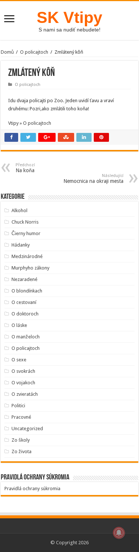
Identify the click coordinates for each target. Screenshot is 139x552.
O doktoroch (25, 314)
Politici (18, 405)
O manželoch (25, 336)
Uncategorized (27, 428)
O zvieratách (24, 394)
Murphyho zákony (30, 268)
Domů (7, 52)
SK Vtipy (69, 17)
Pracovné (21, 417)
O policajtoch (34, 52)
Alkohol (19, 210)
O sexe (18, 359)
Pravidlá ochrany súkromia (32, 488)
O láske (19, 325)
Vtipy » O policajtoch (29, 123)
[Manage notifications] (119, 533)
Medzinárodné (27, 256)
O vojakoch (23, 382)
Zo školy (20, 440)
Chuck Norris (25, 222)
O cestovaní (23, 302)
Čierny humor (25, 233)
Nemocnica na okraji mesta (93, 178)
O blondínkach (26, 291)
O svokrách (23, 371)
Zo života (21, 451)
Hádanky (20, 245)
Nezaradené (24, 279)
